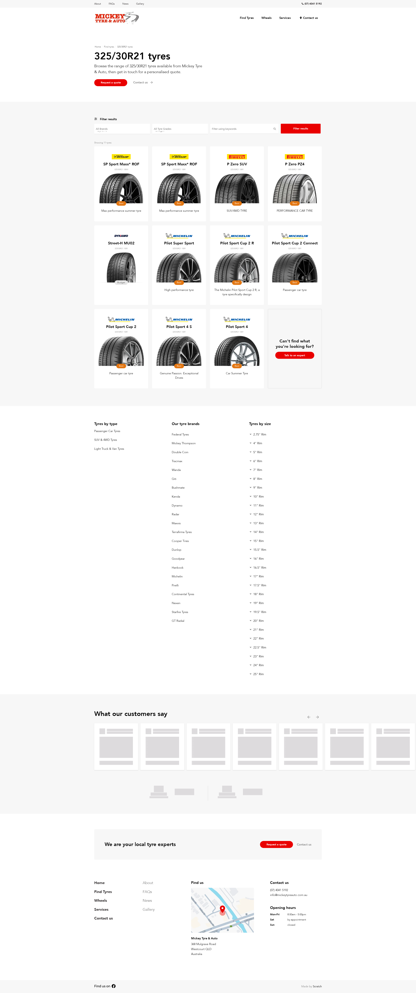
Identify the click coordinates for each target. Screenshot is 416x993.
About (97, 3)
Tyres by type (105, 423)
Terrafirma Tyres (182, 532)
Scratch (317, 986)
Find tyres (109, 46)
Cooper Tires (180, 541)
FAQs (112, 3)
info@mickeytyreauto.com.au (288, 895)
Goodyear (178, 559)
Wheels (266, 18)
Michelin (177, 576)
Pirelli (175, 585)
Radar (175, 514)
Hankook (177, 568)
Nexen (176, 603)
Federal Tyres (180, 435)
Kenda (176, 497)
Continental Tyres (183, 594)
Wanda (176, 470)
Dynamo (177, 505)
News (125, 3)
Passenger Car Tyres (107, 431)
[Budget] (180, 130)
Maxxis (176, 523)
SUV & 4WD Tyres (105, 440)
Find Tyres (247, 18)
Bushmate (178, 488)
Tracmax (177, 461)
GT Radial (178, 621)
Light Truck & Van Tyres (109, 449)
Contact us (310, 18)
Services (285, 18)
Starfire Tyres (180, 612)
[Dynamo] (122, 130)
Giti (174, 479)
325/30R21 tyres (125, 46)
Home (98, 46)
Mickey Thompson (184, 443)
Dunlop (176, 550)
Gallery (140, 3)
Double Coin (180, 452)
